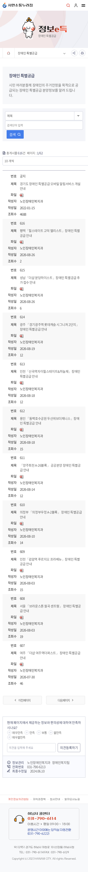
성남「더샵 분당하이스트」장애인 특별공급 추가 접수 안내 (50, 280)
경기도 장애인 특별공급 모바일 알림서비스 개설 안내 (50, 186)
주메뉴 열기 (83, 5)
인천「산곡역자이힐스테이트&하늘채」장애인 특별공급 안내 (50, 374)
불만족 (58, 732)
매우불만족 (18, 737)
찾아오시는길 (72, 799)
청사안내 (55, 799)
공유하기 (74, 53)
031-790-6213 (36, 767)
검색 (12, 134)
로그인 (76, 5)
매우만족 (17, 732)
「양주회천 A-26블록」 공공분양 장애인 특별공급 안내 (50, 468)
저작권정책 (39, 799)
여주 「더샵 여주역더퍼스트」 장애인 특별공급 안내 (50, 655)
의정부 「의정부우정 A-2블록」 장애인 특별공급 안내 (51, 514)
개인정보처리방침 (18, 799)
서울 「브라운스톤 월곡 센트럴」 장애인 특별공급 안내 (50, 608)
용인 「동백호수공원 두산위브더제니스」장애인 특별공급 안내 (49, 421)
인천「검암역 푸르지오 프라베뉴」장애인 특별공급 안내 (50, 561)
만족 (32, 732)
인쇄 (82, 53)
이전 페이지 (24, 700)
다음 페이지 (64, 700)
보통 (44, 732)
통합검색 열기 (68, 5)
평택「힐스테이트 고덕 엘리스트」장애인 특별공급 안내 (50, 233)
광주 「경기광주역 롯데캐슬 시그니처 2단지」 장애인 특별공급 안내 (49, 327)
